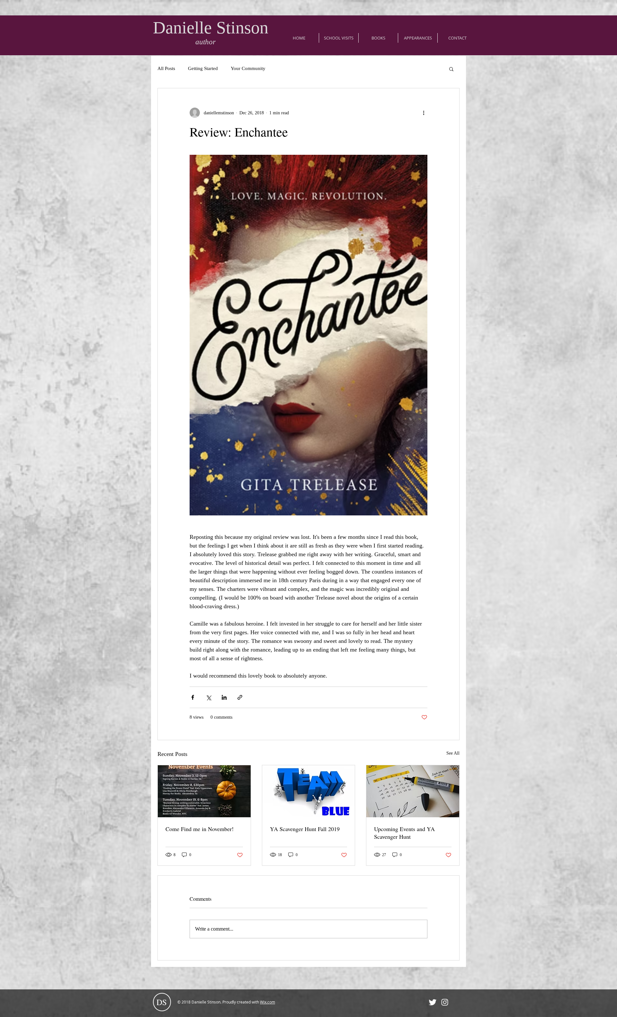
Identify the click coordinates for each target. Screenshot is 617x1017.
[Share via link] (240, 697)
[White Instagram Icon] (444, 1002)
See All (453, 753)
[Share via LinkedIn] (224, 697)
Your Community (248, 68)
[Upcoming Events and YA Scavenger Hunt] (412, 791)
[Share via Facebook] (193, 697)
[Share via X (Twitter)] (208, 697)
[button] (451, 68)
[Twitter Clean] (432, 1002)
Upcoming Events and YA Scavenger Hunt (404, 832)
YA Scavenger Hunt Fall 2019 (305, 829)
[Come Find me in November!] (204, 791)
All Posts (166, 68)
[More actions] (423, 113)
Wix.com (267, 1001)
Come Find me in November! (199, 829)
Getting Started (203, 68)
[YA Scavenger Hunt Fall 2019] (308, 791)
